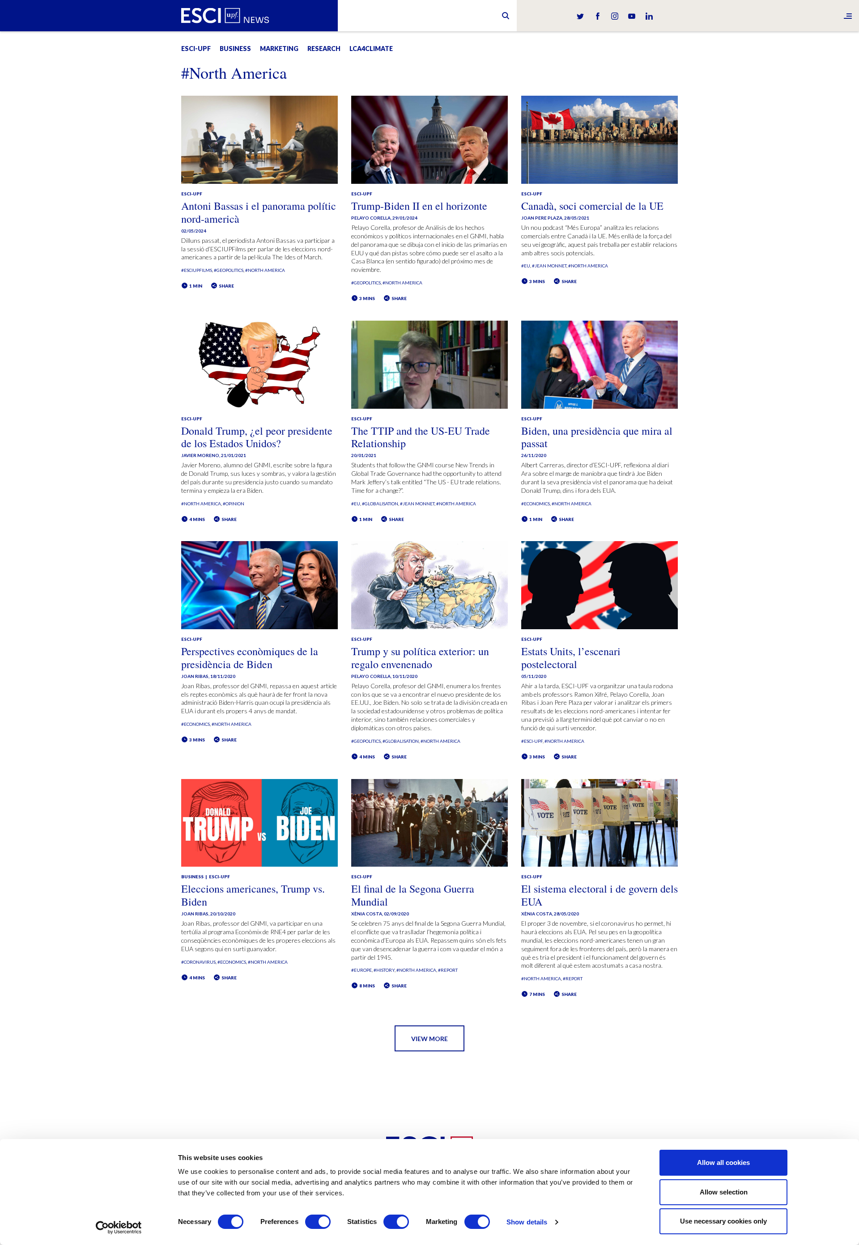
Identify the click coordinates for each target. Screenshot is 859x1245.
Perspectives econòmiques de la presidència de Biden (249, 657)
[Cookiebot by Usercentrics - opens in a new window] (119, 1227)
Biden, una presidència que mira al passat (596, 437)
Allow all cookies (723, 1162)
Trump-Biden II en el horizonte (419, 206)
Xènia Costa (366, 913)
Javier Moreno (200, 455)
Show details (526, 1222)
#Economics (535, 503)
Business (235, 48)
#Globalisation (380, 503)
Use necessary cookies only (723, 1221)
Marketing (279, 48)
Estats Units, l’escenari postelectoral (571, 657)
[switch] (318, 1222)
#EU (525, 265)
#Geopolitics (228, 270)
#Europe (361, 970)
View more (429, 1038)
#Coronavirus (198, 962)
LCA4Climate (371, 48)
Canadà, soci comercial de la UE (592, 206)
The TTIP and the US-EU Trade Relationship (420, 437)
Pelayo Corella (371, 217)
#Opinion (233, 503)
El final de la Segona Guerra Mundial (412, 895)
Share (226, 285)
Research (323, 48)
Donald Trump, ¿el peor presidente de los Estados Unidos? (256, 437)
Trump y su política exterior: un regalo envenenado (420, 657)
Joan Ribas (194, 676)
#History (384, 970)
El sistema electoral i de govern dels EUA (599, 895)
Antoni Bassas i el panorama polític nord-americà (258, 212)
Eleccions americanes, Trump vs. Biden (253, 895)
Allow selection (724, 1192)
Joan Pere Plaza (541, 217)
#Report (448, 970)
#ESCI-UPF (532, 741)
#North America (265, 270)
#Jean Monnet (549, 265)
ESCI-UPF (196, 48)
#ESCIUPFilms (196, 270)
